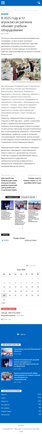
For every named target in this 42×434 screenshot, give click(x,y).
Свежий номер (6, 411)
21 (26, 291)
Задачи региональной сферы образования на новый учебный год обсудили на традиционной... (27, 376)
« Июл (3, 303)
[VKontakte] (18, 334)
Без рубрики (5, 408)
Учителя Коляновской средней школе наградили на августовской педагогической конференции (6, 215)
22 (32, 291)
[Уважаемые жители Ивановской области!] (6, 352)
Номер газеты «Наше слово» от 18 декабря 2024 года (32, 180)
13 (21, 287)
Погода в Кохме (19, 238)
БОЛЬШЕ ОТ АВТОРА (28, 197)
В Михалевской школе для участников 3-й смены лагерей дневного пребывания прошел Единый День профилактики (33, 216)
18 (10, 291)
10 (4, 287)
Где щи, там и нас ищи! (10, 313)
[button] (38, 3)
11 (10, 287)
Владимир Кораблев (8, 315)
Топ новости (5, 404)
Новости (9, 10)
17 (4, 291)
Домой (3, 10)
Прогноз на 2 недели (30, 240)
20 (21, 291)
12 (15, 287)
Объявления (5, 415)
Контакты (21, 425)
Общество (4, 401)
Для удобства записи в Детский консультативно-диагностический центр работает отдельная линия (9, 184)
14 (26, 287)
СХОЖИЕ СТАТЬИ (12, 197)
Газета (3, 398)
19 (15, 291)
